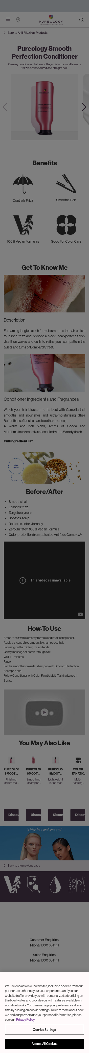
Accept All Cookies (44, 1044)
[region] (44, 1012)
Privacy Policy (25, 1019)
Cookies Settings (44, 1030)
